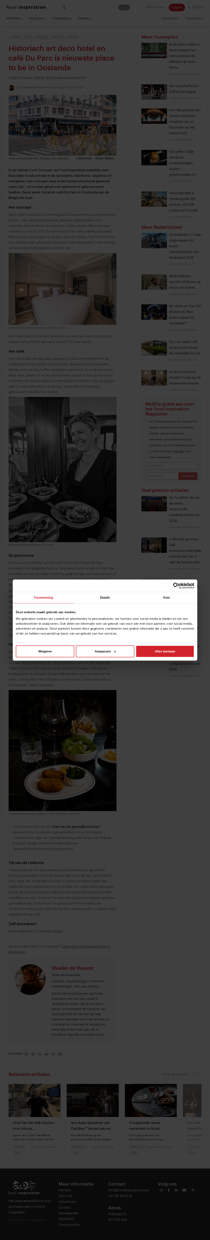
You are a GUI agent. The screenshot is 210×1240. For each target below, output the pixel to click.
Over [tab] (166, 597)
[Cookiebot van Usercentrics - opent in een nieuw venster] (176, 586)
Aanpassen (103, 651)
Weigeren (45, 651)
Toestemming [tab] (43, 597)
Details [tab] (105, 597)
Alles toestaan (165, 651)
